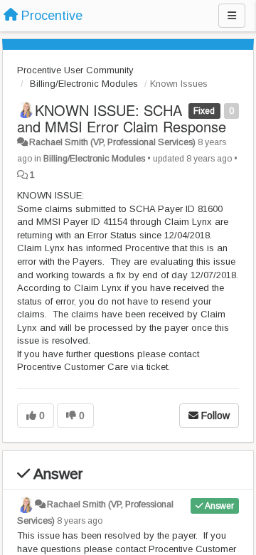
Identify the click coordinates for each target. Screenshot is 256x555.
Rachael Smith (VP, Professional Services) (112, 142)
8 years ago (79, 521)
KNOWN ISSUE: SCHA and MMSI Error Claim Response (121, 118)
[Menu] (231, 16)
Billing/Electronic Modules (84, 83)
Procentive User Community (75, 70)
